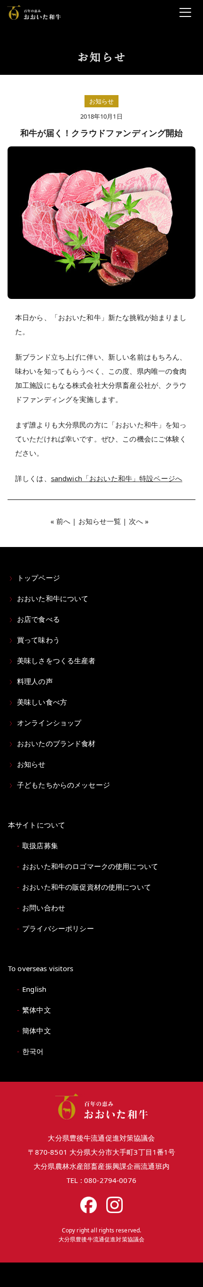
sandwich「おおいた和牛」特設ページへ (116, 478)
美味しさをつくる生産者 (56, 660)
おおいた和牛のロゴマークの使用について (90, 866)
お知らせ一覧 (99, 521)
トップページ (38, 577)
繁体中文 (36, 1009)
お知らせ (31, 764)
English (34, 989)
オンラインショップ (49, 722)
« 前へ (61, 521)
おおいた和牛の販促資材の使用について (86, 887)
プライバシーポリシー (58, 928)
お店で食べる (38, 619)
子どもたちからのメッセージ (63, 784)
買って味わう (38, 639)
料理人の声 (35, 681)
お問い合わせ (43, 907)
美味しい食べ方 (42, 702)
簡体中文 (36, 1030)
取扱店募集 (40, 845)
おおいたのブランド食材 (56, 743)
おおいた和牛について (53, 598)
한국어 (32, 1051)
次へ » (139, 521)
